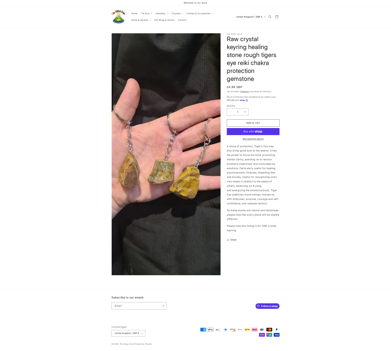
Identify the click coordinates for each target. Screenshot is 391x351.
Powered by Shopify (143, 344)
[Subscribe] (163, 305)
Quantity (231, 106)
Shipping (244, 91)
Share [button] (233, 239)
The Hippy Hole (126, 344)
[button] (146, 13)
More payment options (253, 139)
